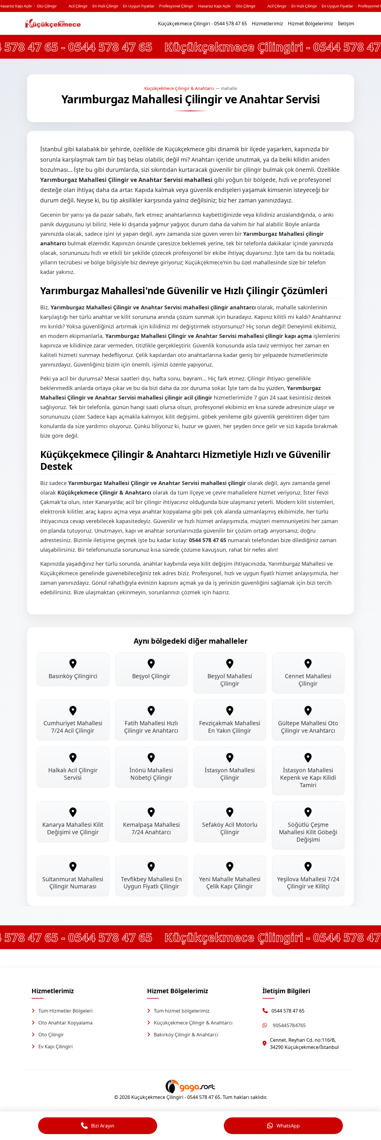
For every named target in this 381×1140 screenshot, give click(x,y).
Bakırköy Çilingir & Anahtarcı (186, 1034)
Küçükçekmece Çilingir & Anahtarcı (179, 88)
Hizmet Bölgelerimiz (310, 23)
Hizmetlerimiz (267, 23)
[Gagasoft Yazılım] (190, 1086)
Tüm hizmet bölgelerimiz (182, 1011)
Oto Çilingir (51, 1034)
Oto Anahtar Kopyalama (65, 1022)
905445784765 (289, 1025)
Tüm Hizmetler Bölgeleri (65, 1011)
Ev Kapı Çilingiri (55, 1046)
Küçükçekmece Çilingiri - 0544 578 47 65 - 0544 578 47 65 (195, 46)
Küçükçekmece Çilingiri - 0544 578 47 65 (202, 23)
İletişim (346, 23)
